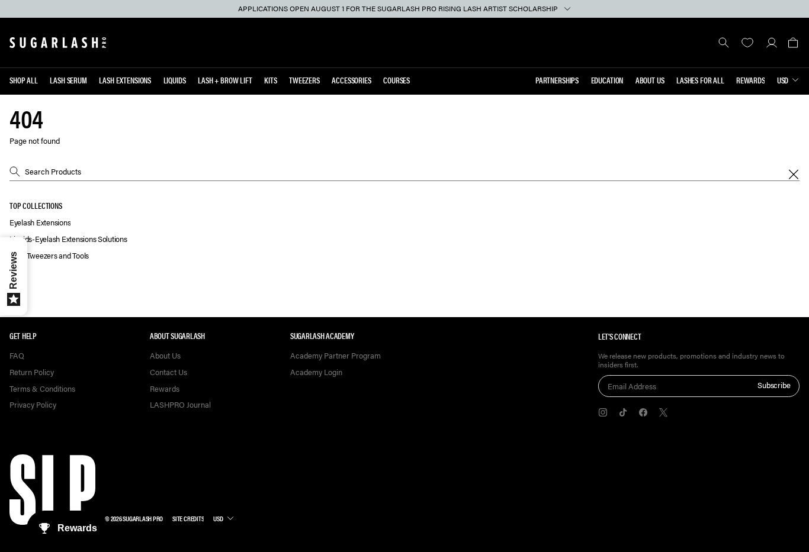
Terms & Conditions (42, 389)
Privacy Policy (32, 405)
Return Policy (31, 372)
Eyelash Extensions (39, 223)
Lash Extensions (125, 80)
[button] (792, 42)
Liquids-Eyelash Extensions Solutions (68, 239)
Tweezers (304, 80)
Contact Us (168, 372)
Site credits (188, 518)
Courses (396, 80)
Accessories (351, 80)
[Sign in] (771, 43)
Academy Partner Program (335, 356)
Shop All (23, 80)
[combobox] (404, 171)
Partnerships (557, 80)
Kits (270, 80)
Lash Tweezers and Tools (49, 256)
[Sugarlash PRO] (58, 42)
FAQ (16, 356)
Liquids (174, 80)
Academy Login (316, 372)
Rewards (750, 80)
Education (607, 80)
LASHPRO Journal (180, 405)
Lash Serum (68, 80)
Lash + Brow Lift (225, 80)
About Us (649, 80)
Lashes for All (700, 80)
